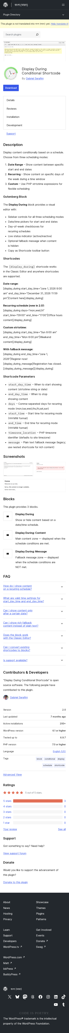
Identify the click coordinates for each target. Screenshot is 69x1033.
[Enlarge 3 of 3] (61, 483)
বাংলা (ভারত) (16, 989)
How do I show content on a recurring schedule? (17, 587)
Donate (42, 941)
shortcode (60, 765)
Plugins (40, 913)
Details (11, 100)
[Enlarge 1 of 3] (28, 466)
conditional (50, 759)
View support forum (14, 853)
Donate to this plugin (15, 882)
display (61, 759)
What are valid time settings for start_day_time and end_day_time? (23, 600)
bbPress (9, 968)
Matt (7, 963)
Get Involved (44, 929)
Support (11, 133)
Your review (10, 829)
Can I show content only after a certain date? (18, 612)
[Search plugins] (37, 34)
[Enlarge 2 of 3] (61, 466)
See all (62, 829)
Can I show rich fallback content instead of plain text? (20, 624)
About (6, 902)
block (39, 759)
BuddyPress (12, 974)
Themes (41, 908)
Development (14, 125)
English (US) (59, 751)
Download (11, 87)
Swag (41, 946)
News (6, 908)
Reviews (12, 108)
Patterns (41, 919)
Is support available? (15, 660)
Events (40, 935)
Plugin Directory (11, 14)
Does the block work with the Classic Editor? (17, 636)
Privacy (7, 919)
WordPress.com (14, 957)
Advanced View (12, 774)
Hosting (7, 913)
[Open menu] (64, 5)
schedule (47, 765)
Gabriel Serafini (34, 78)
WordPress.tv (12, 946)
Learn (6, 929)
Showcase (42, 902)
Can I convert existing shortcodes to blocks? (16, 649)
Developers (10, 941)
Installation (13, 116)
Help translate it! (59, 23)
